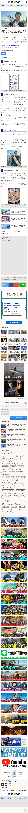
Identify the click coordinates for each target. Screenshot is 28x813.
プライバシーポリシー (13, 801)
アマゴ (10, 485)
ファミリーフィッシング (8, 456)
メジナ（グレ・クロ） (8, 490)
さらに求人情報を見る (14, 322)
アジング (18, 458)
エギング (4, 458)
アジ (3, 477)
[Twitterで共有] (5, 285)
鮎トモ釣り (20, 456)
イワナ (16, 485)
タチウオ (21, 485)
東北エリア (10, 504)
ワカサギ (20, 493)
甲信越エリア (5, 506)
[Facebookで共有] (11, 285)
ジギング (19, 464)
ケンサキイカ (13, 480)
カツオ (16, 495)
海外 (11, 512)
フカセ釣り (5, 466)
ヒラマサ (23, 477)
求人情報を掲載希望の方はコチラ (14, 295)
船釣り (3, 53)
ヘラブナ (21, 495)
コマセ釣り (13, 466)
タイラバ (14, 461)
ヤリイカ (4, 495)
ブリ (12, 477)
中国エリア (13, 509)
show (6, 57)
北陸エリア (14, 506)
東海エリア (22, 506)
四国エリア (21, 509)
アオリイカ (10, 488)
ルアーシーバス (6, 461)
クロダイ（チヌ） (21, 490)
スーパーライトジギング (8, 464)
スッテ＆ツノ (5, 469)
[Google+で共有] (17, 285)
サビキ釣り (19, 471)
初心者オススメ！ (6, 453)
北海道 (3, 504)
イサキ (17, 477)
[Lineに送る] (22, 285)
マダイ (8, 477)
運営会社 (6, 801)
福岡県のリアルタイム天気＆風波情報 (10, 45)
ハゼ (9, 493)
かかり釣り (19, 469)
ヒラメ (3, 488)
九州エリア (5, 512)
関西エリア (5, 509)
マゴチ (14, 493)
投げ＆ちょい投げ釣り (8, 471)
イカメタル (21, 466)
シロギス (4, 493)
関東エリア (18, 504)
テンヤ (13, 469)
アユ (21, 482)
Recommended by (21, 398)
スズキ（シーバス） (7, 482)
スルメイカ (5, 480)
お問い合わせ (19, 801)
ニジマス (4, 485)
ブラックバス (5, 498)
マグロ (10, 495)
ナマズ (16, 482)
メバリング (11, 458)
